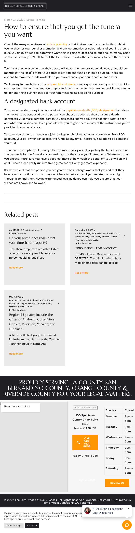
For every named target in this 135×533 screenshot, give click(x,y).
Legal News (80, 240)
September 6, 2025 (84, 230)
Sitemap (86, 502)
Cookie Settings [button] (14, 525)
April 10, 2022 (15, 230)
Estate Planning (36, 19)
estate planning (57, 44)
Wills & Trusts (92, 240)
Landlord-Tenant (109, 236)
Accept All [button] (32, 525)
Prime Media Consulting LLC (61, 502)
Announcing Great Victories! (96, 248)
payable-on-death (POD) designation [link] (90, 110)
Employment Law (82, 233)
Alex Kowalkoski (18, 233)
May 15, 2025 (15, 297)
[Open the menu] (130, 5)
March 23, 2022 (13, 19)
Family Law (95, 236)
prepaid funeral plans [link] (61, 84)
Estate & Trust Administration (105, 233)
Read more (16, 267)
